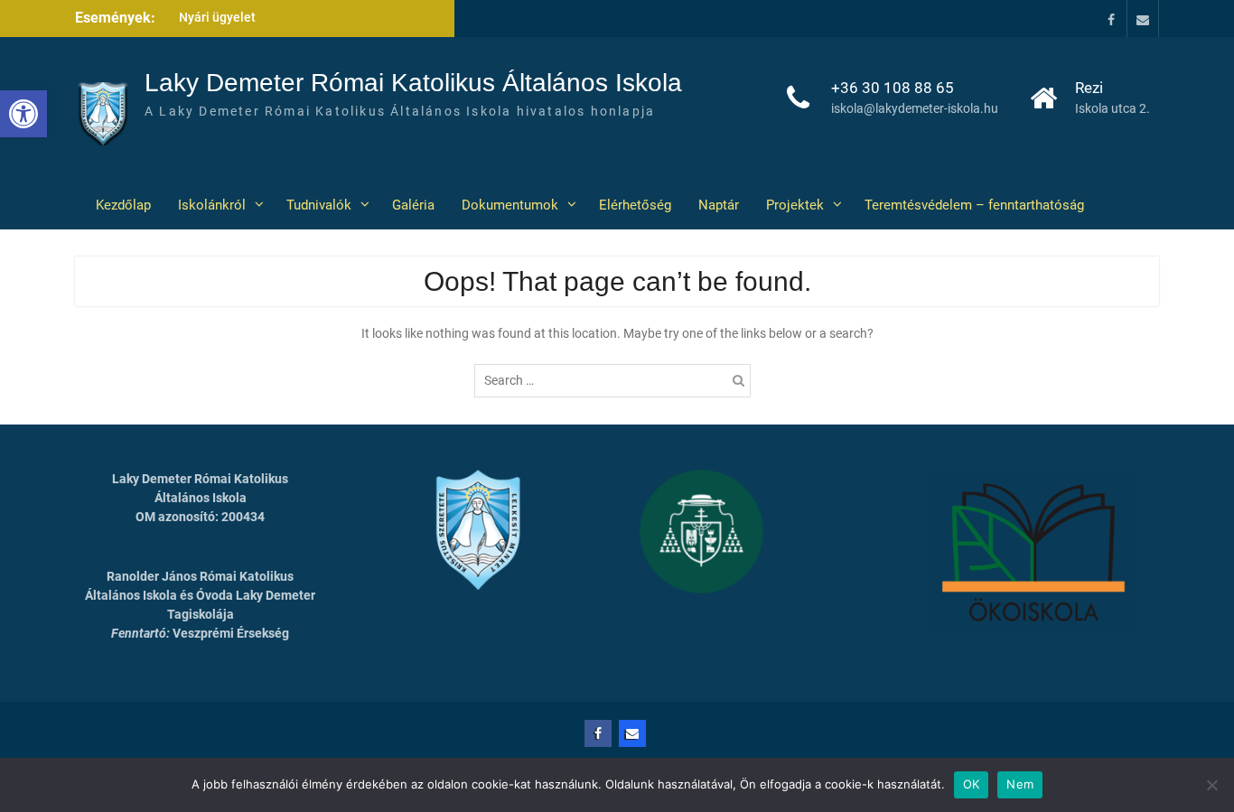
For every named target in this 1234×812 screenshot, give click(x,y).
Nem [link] (1019, 784)
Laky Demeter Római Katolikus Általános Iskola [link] (413, 83)
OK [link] (971, 784)
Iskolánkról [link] (212, 205)
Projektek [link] (795, 205)
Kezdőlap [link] (120, 205)
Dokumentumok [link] (510, 205)
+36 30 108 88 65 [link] (892, 88)
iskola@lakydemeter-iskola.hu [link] (914, 108)
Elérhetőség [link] (635, 205)
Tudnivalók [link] (318, 205)
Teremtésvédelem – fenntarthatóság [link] (974, 205)
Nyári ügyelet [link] (217, 17)
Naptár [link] (718, 205)
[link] (23, 113)
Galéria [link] (413, 205)
